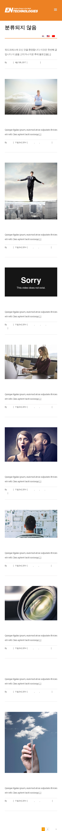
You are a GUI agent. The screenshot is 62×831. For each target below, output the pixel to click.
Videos (37, 324)
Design (31, 142)
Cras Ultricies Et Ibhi (17, 468)
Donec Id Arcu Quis (16, 779)
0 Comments (47, 62)
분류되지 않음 (33, 62)
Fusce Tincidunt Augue (19, 226)
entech (9, 62)
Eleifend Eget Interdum (20, 386)
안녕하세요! (12, 41)
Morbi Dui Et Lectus (17, 670)
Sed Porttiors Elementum (21, 627)
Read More (9, 66)
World (36, 247)
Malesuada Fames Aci (18, 303)
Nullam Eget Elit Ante (18, 121)
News (37, 142)
